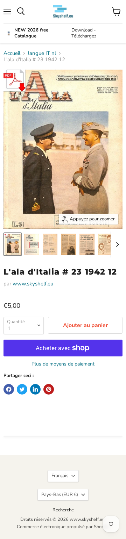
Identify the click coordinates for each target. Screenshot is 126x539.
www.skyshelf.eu (33, 283)
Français (59, 476)
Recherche (63, 510)
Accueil (12, 53)
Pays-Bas (59, 494)
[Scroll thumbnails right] (116, 244)
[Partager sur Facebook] (9, 389)
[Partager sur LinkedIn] (35, 389)
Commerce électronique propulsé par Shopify (63, 527)
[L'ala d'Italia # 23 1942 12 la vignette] (12, 244)
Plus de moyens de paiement (62, 364)
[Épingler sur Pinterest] (48, 389)
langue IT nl (42, 53)
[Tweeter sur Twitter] (22, 389)
